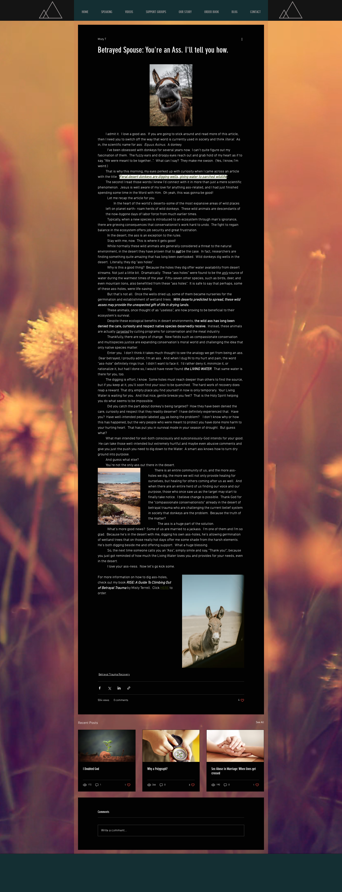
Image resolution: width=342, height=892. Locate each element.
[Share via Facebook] (100, 688)
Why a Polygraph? (157, 769)
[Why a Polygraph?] (171, 746)
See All (260, 722)
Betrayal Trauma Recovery (114, 674)
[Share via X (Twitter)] (109, 688)
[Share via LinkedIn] (119, 688)
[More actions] (241, 39)
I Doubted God (91, 769)
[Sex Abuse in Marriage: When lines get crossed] (235, 746)
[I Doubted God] (106, 746)
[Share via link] (129, 688)
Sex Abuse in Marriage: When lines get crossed (233, 771)
